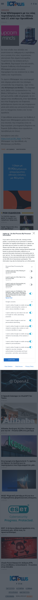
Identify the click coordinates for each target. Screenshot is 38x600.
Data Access (19, 366)
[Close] (34, 234)
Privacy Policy (29, 366)
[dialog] (19, 300)
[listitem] (19, 267)
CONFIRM (11, 359)
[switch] (30, 271)
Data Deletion (9, 366)
